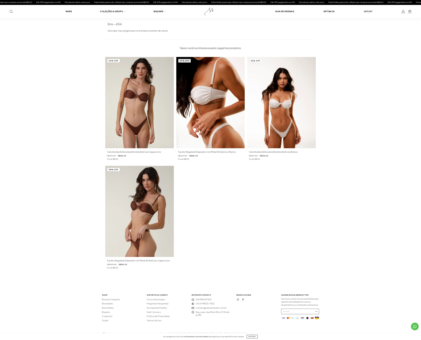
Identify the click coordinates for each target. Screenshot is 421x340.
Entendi (252, 336)
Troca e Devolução (156, 299)
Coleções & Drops (111, 11)
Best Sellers (108, 308)
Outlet (368, 11)
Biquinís (159, 11)
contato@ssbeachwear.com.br (211, 308)
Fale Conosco (154, 312)
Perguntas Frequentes (158, 303)
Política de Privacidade (158, 316)
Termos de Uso (154, 320)
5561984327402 (203, 299)
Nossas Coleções (111, 299)
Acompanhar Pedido (157, 308)
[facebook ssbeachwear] (242, 299)
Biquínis (106, 312)
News (69, 11)
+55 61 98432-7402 (205, 303)
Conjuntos (107, 316)
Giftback (329, 11)
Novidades (107, 303)
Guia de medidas (284, 11)
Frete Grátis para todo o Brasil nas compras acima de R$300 (81, 2)
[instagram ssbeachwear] (237, 299)
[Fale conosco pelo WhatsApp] (415, 326)
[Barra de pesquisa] (11, 12)
